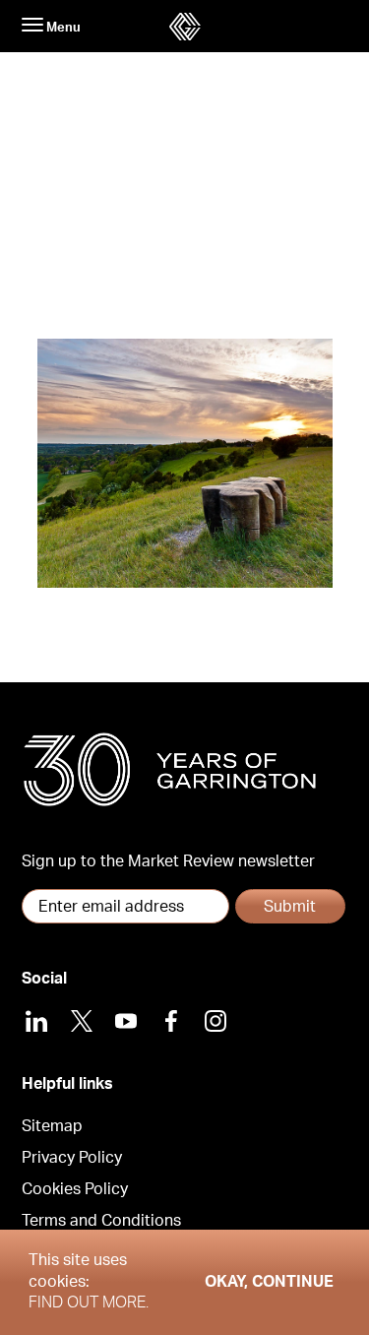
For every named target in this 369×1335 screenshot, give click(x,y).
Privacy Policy (72, 1158)
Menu (62, 27)
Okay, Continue (269, 1282)
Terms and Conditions (101, 1221)
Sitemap (52, 1126)
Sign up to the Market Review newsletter (168, 861)
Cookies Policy (75, 1189)
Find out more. (89, 1302)
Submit (290, 907)
